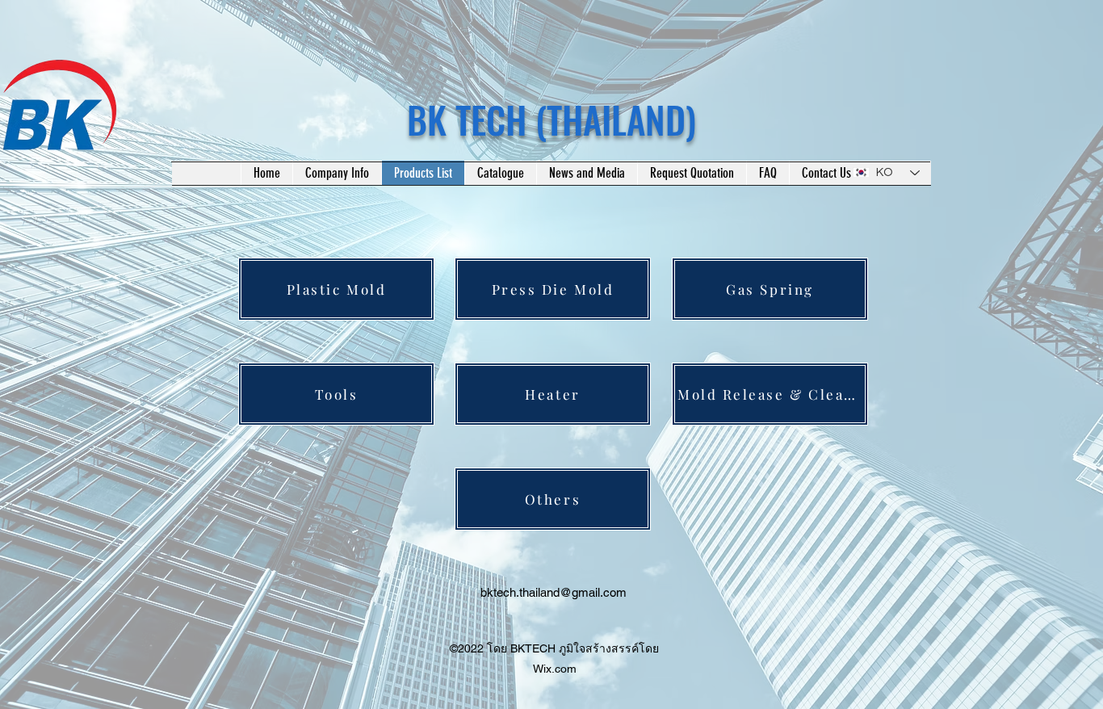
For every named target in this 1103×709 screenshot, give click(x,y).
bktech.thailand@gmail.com (553, 592)
